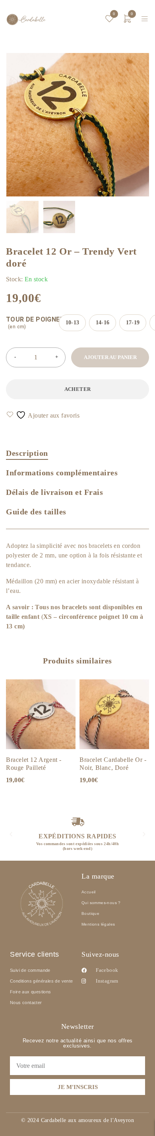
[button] (11, 834)
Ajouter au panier (110, 357)
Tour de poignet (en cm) (35, 322)
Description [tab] (27, 453)
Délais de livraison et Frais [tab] (54, 492)
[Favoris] (43, 415)
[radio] (72, 322)
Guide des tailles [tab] (36, 511)
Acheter (77, 389)
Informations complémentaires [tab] (62, 472)
